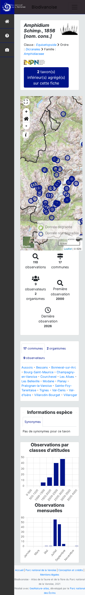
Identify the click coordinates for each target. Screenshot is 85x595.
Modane (48, 381)
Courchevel (48, 376)
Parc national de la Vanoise (41, 570)
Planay (62, 381)
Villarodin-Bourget (47, 395)
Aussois (27, 367)
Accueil (19, 570)
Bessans (42, 367)
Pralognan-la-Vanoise (36, 385)
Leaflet (68, 248)
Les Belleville (30, 381)
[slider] (78, 239)
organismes (56, 348)
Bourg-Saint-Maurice (38, 372)
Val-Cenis (59, 390)
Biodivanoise (44, 7)
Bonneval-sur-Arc (63, 367)
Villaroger (70, 395)
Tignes (44, 390)
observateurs (34, 358)
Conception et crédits (70, 570)
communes (33, 348)
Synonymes (33, 422)
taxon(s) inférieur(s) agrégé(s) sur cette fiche (46, 77)
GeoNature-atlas (39, 588)
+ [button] (26, 111)
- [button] (26, 125)
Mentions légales (49, 574)
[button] (26, 118)
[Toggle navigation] (74, 7)
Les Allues (67, 376)
